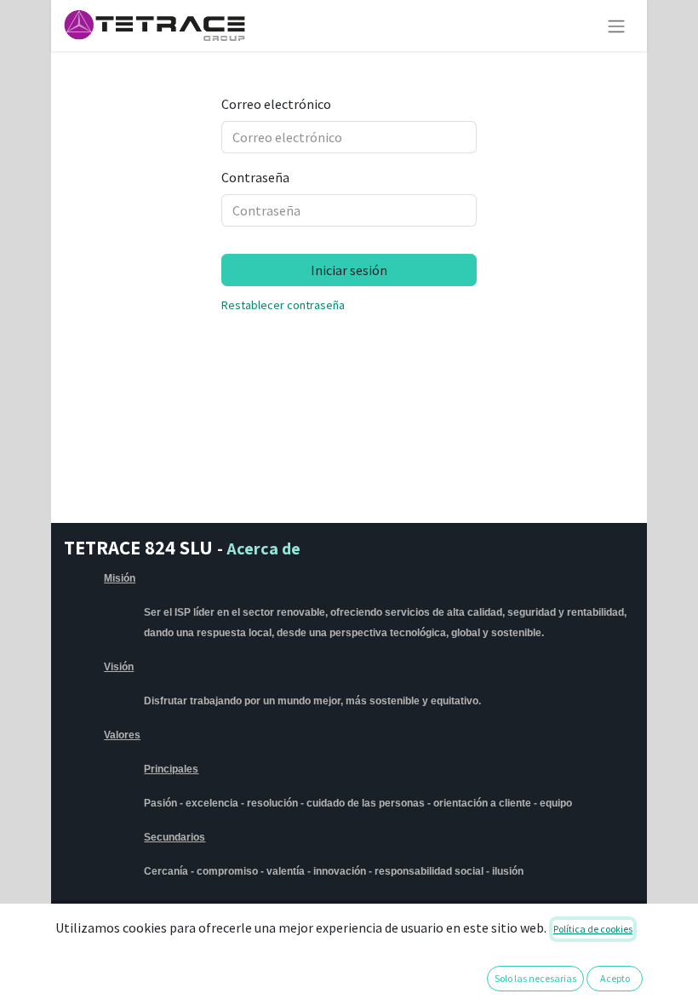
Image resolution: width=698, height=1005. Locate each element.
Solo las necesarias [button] (535, 978)
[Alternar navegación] (616, 25)
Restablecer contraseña (283, 305)
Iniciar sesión (349, 270)
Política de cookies (592, 928)
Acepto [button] (615, 978)
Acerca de (263, 548)
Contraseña (255, 177)
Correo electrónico (276, 103)
